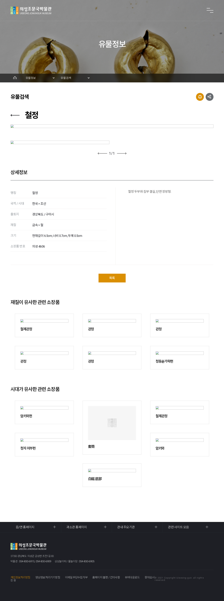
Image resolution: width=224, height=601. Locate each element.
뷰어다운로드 (132, 577)
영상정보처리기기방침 (47, 577)
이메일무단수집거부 (76, 577)
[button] (102, 153)
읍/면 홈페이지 (25, 527)
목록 (112, 278)
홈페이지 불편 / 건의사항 (106, 577)
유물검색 (66, 78)
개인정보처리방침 (20, 577)
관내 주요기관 (126, 527)
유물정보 (31, 78)
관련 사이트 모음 (178, 527)
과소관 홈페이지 (76, 527)
